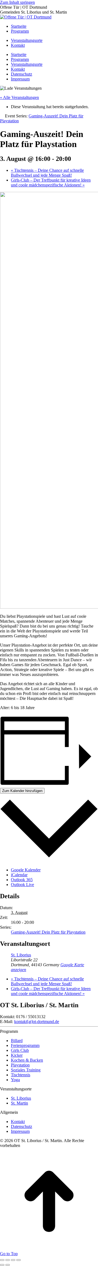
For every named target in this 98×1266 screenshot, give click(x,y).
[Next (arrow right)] (7, 1265)
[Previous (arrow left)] (2, 1265)
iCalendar (19, 874)
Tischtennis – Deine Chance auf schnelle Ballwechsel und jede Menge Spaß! (47, 172)
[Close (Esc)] (2, 1260)
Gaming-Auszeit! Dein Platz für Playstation (48, 932)
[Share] (7, 1260)
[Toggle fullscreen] (13, 1260)
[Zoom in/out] (18, 1260)
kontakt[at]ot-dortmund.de (36, 1021)
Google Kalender (26, 870)
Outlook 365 (22, 879)
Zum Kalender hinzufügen (22, 791)
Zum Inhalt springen (17, 2)
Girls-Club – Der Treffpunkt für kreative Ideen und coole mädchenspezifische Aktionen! (51, 182)
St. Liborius (21, 955)
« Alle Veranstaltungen (19, 97)
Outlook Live (22, 884)
